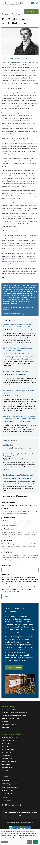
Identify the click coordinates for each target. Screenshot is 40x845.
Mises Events (5, 746)
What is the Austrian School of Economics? (14, 713)
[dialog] (20, 837)
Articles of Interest (17, 330)
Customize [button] (5, 842)
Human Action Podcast (8, 725)
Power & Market (10, 15)
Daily (6, 508)
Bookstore (8, 540)
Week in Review (9, 517)
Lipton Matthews (24, 353)
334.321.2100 (10, 790)
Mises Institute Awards (8, 749)
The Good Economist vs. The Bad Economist (18, 475)
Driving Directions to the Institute (11, 740)
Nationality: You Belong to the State (15, 372)
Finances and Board (7, 758)
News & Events (9, 529)
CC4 (21, 307)
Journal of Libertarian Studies (10, 719)
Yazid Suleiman (25, 58)
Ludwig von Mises (29, 330)
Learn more (33, 581)
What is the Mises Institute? (9, 737)
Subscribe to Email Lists (8, 761)
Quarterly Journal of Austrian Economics (13, 716)
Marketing (5, 574)
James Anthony (27, 396)
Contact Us (4, 770)
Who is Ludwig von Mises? (9, 710)
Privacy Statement (7, 767)
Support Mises (31, 11)
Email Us (4, 797)
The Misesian (8, 552)
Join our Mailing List (7, 800)
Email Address (7, 565)
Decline (29, 842)
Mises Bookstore (6, 752)
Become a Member (13, 668)
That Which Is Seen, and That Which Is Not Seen (21, 75)
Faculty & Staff (6, 755)
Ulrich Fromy (22, 374)
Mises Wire (14, 353)
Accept (35, 842)
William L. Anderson (24, 421)
